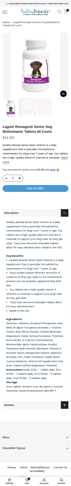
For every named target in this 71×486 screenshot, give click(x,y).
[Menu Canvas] (10, 12)
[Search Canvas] (60, 12)
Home (6, 22)
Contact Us (60, 467)
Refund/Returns (40, 467)
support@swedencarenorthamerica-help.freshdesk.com (38, 3)
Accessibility (37, 471)
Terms (23, 467)
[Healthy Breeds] (36, 12)
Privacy (12, 467)
